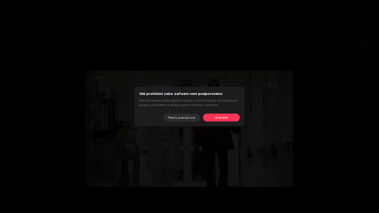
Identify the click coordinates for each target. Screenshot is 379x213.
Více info (221, 117)
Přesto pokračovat (181, 118)
